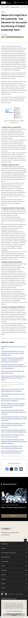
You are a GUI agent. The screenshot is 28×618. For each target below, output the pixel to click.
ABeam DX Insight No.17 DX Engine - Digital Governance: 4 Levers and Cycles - (12, 436)
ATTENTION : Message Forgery (9, 599)
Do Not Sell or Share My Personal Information (14, 615)
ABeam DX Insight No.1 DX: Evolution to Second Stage (13, 347)
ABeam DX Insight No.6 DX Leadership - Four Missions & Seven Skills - (12, 372)
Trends (3, 566)
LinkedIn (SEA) (11, 594)
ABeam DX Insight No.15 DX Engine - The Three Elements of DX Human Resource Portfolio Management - (13, 425)
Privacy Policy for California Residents (14, 611)
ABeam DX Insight (7, 342)
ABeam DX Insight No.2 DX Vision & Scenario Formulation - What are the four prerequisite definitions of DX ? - (12, 353)
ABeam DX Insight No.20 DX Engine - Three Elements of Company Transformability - (12, 452)
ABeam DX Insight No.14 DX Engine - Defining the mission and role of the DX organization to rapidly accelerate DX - (14, 418)
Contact (5, 528)
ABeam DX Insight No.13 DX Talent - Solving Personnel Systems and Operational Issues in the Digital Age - (13, 412)
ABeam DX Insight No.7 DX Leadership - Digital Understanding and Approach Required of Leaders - (13, 378)
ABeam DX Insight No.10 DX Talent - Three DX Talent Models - (13, 395)
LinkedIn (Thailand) (19, 594)
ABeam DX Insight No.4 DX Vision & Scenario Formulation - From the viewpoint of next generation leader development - (12, 360)
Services (3, 575)
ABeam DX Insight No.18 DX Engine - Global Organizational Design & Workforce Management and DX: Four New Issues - (14, 441)
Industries (4, 570)
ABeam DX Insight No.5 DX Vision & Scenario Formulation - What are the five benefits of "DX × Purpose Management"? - (13, 366)
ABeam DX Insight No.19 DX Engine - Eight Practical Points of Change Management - (12, 447)
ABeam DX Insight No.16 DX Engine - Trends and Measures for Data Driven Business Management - (14, 431)
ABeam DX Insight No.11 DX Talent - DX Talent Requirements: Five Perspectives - (13, 400)
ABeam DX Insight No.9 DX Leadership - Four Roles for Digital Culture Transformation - (12, 390)
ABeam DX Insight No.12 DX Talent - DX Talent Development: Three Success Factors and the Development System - (13, 405)
